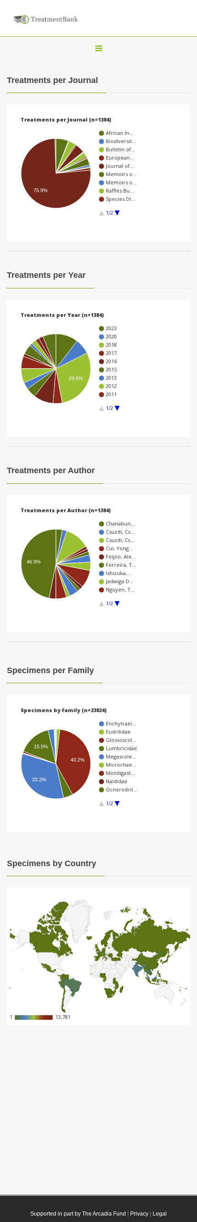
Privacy (139, 1214)
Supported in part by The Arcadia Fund (78, 1214)
